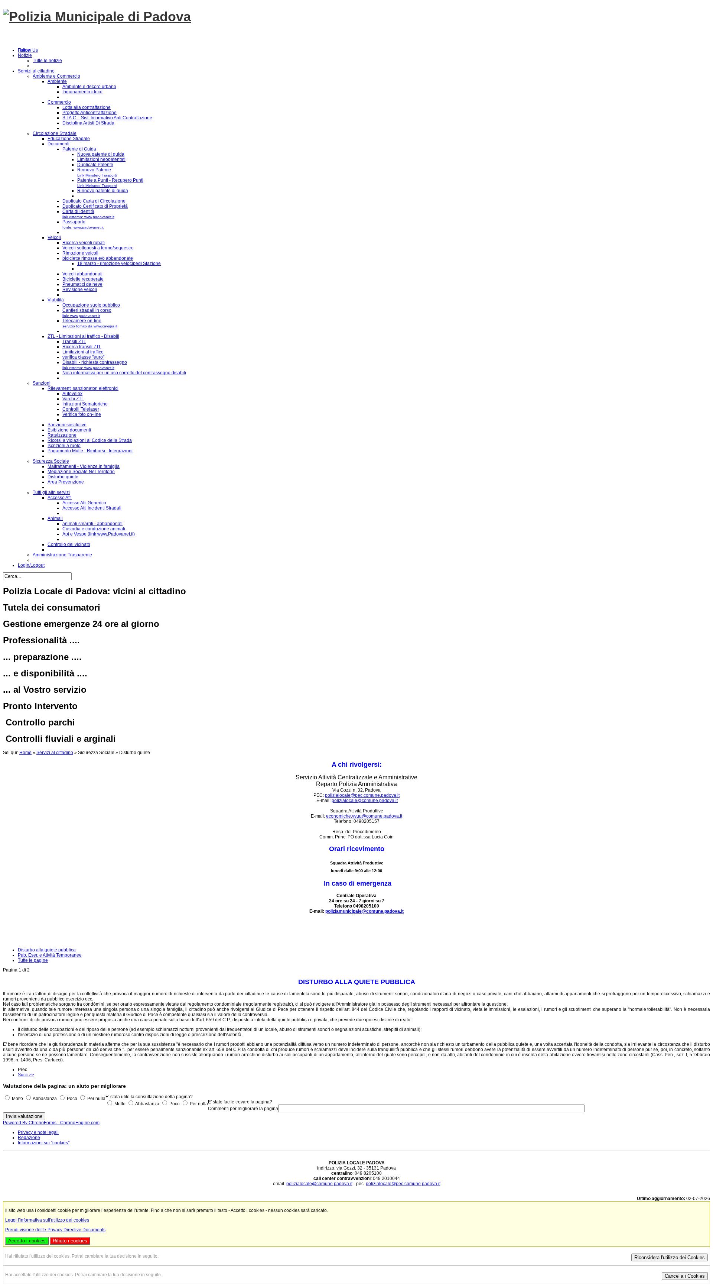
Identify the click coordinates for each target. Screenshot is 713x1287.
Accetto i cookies (27, 1241)
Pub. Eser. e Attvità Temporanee (50, 955)
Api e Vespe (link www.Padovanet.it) (98, 534)
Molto (17, 1098)
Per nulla (96, 1098)
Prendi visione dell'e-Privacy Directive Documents (55, 1229)
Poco (72, 1098)
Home (25, 752)
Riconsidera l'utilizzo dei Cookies (669, 1257)
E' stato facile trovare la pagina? (240, 1102)
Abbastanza (45, 1098)
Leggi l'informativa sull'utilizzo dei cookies (47, 1220)
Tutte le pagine (33, 960)
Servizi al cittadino (54, 752)
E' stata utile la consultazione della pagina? (149, 1096)
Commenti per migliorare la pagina (243, 1108)
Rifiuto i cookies (70, 1241)
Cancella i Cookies (685, 1276)
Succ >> (26, 1074)
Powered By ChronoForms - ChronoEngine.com (51, 1122)
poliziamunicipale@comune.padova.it (364, 911)
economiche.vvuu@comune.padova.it (364, 816)
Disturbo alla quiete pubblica (47, 950)
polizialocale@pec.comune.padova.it (362, 795)
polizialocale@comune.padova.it (365, 800)
